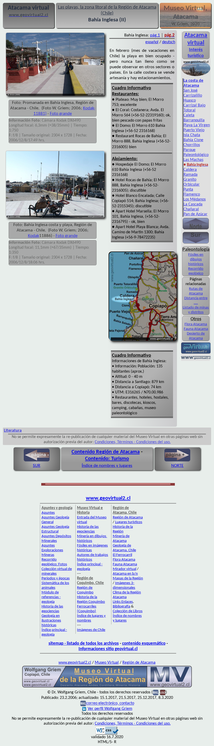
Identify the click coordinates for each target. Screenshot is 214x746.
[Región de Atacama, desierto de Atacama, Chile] (107, 687)
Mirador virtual (124, 569)
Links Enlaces (123, 602)
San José (190, 91)
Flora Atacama (196, 324)
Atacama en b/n (125, 574)
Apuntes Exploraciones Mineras (52, 550)
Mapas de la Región (128, 578)
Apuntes (48, 513)
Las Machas (193, 160)
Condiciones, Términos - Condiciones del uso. (133, 442)
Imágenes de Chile (91, 630)
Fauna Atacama (196, 329)
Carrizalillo (192, 95)
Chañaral (191, 209)
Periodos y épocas (55, 578)
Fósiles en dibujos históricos (195, 259)
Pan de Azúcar (195, 214)
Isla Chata (191, 135)
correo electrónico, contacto (110, 703)
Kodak (33, 236)
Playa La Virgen (196, 125)
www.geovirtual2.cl (108, 498)
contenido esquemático (143, 643)
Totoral (189, 110)
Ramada (190, 175)
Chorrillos (191, 145)
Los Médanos (194, 199)
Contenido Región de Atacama (106, 452)
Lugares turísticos (128, 522)
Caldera (190, 170)
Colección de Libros (127, 611)
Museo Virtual (107, 663)
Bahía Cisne (193, 140)
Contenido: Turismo (107, 458)
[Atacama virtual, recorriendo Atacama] (196, 76)
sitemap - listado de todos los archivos (84, 643)
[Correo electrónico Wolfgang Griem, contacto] (156, 693)
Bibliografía (121, 607)
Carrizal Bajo (194, 105)
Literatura (13, 431)
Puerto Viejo (193, 130)
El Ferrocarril (122, 555)
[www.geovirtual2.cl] (196, 358)
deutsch (168, 42)
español (151, 42)
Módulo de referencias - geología (51, 597)
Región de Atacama (128, 517)
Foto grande (61, 113)
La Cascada (193, 204)
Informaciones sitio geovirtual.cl (108, 649)
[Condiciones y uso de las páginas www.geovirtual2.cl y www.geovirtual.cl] (163, 693)
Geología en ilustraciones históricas (51, 620)
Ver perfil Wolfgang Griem (110, 709)
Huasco (189, 100)
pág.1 (155, 35)
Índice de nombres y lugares (107, 465)
